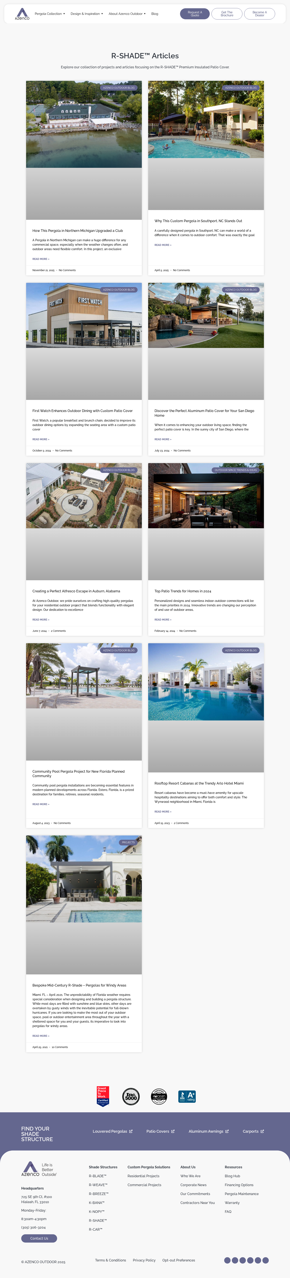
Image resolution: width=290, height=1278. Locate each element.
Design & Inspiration (85, 14)
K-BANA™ (96, 1203)
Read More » (40, 259)
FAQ (228, 1212)
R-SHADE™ (98, 1221)
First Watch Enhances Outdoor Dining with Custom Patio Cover (82, 411)
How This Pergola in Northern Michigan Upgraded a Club (78, 231)
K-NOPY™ (96, 1212)
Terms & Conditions (110, 1260)
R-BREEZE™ (98, 1194)
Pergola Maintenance (242, 1194)
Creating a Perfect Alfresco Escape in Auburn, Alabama (76, 591)
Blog (154, 14)
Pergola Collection (48, 14)
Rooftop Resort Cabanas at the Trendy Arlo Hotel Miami (199, 783)
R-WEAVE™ (98, 1185)
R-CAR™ (95, 1230)
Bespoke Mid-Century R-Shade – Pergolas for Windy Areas (79, 985)
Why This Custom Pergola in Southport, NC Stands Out (198, 221)
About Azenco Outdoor (125, 14)
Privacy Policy (144, 1260)
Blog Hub (232, 1176)
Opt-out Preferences (178, 1260)
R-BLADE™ (97, 1176)
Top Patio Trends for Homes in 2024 (183, 591)
